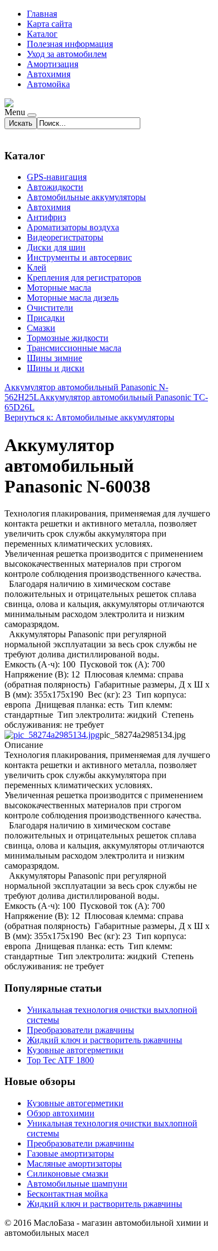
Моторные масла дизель (73, 297)
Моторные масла (59, 287)
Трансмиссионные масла (74, 348)
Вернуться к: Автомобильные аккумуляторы (89, 417)
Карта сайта (49, 24)
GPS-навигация (57, 177)
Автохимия (48, 74)
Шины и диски (55, 368)
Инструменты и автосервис (79, 257)
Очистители (50, 307)
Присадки (46, 318)
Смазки (41, 328)
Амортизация (52, 64)
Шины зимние (54, 358)
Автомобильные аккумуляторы (86, 197)
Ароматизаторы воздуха (73, 227)
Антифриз (46, 217)
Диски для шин (56, 247)
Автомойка (48, 84)
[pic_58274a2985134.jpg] (51, 735)
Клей (36, 267)
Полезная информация (70, 44)
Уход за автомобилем (67, 54)
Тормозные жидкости (67, 338)
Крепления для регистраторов (84, 277)
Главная (42, 13)
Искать (20, 123)
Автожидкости (55, 187)
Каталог (42, 34)
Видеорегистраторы (65, 237)
